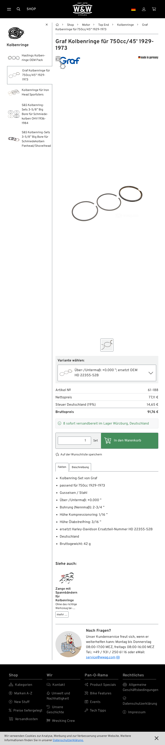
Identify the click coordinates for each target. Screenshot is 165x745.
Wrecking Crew (61, 721)
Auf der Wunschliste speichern (81, 454)
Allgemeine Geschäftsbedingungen (139, 687)
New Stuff (19, 702)
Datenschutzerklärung (139, 701)
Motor (86, 25)
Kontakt (56, 685)
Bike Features (98, 693)
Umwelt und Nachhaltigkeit (58, 696)
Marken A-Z (20, 693)
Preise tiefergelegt (25, 711)
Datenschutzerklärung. (68, 740)
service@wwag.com (101, 657)
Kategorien (20, 685)
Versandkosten (23, 719)
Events (93, 702)
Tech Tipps (95, 711)
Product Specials (100, 685)
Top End (103, 25)
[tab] (62, 467)
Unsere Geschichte (55, 710)
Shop (31, 9)
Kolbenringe (125, 25)
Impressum (134, 712)
